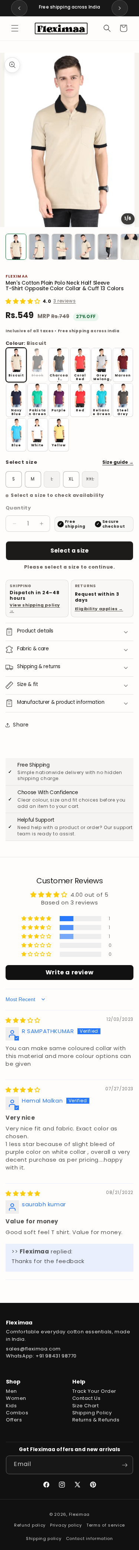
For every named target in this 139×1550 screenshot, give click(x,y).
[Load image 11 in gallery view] (107, 247)
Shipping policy (44, 1538)
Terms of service (105, 1525)
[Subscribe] (124, 1465)
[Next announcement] (120, 8)
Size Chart (85, 1405)
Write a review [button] (69, 972)
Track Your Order (94, 1391)
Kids (11, 1405)
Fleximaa (79, 1514)
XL (71, 479)
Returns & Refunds (96, 1419)
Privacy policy (66, 1525)
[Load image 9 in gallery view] (62, 247)
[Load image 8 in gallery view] (39, 247)
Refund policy (30, 1525)
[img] (23, 1020)
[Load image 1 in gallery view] (16, 247)
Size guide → (117, 462)
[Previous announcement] (19, 8)
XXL (92, 480)
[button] (15, 28)
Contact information (89, 1538)
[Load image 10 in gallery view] (85, 247)
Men (11, 1391)
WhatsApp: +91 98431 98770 (41, 1355)
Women (16, 1398)
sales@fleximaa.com (33, 1348)
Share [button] (21, 724)
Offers (14, 1419)
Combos (17, 1412)
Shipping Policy (92, 1412)
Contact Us (86, 1398)
